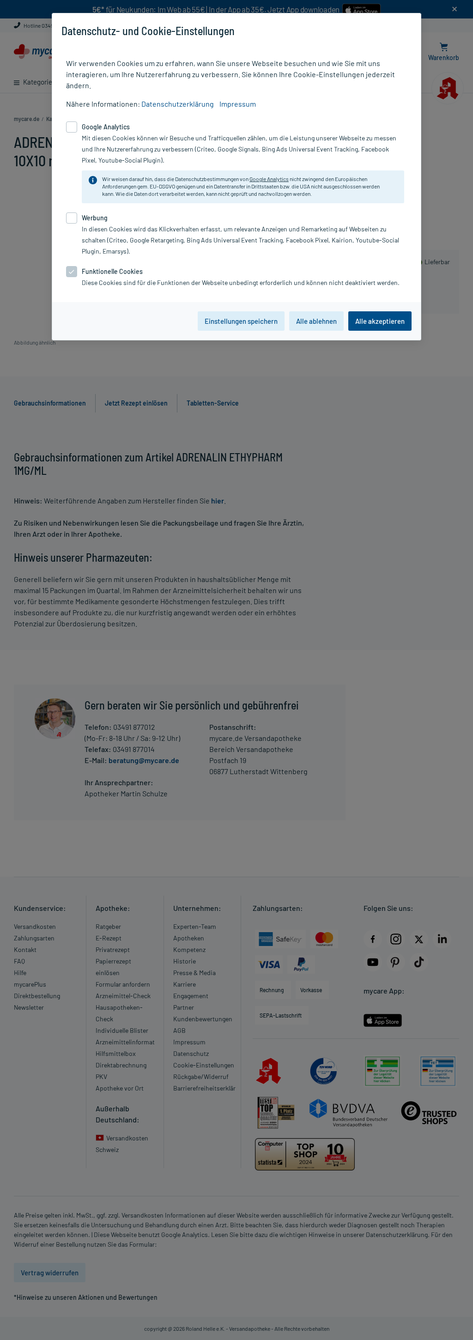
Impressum (237, 103)
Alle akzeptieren (380, 321)
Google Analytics (269, 179)
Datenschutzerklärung (177, 103)
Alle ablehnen (316, 321)
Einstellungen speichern (241, 321)
